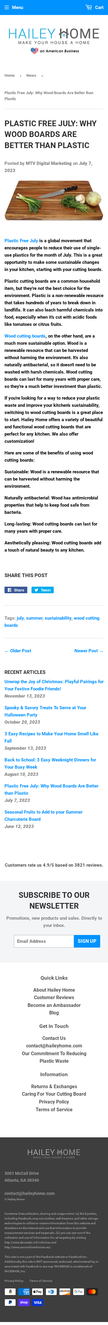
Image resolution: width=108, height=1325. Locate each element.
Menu (17, 7)
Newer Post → (89, 651)
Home (9, 75)
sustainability (58, 618)
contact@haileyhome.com (54, 1046)
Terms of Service (54, 1109)
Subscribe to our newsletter (54, 900)
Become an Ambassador (54, 1005)
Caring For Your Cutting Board (54, 1094)
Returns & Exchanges (54, 1086)
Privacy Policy (54, 1102)
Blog (54, 1013)
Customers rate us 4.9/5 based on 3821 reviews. (54, 865)
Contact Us (54, 1038)
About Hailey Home (54, 990)
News (31, 75)
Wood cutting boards (25, 336)
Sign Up (87, 941)
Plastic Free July (21, 240)
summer (34, 618)
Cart (99, 7)
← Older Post (17, 651)
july (20, 618)
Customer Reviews (54, 997)
